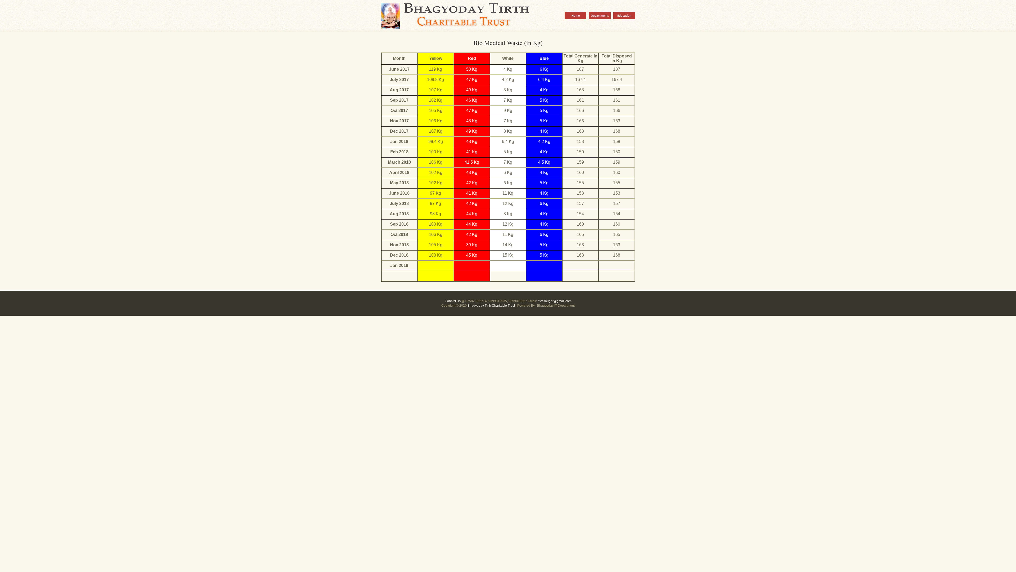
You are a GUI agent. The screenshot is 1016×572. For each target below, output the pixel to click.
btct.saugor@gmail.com (555, 301)
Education (624, 15)
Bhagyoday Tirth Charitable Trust (463, 16)
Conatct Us (453, 301)
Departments (600, 15)
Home (576, 15)
